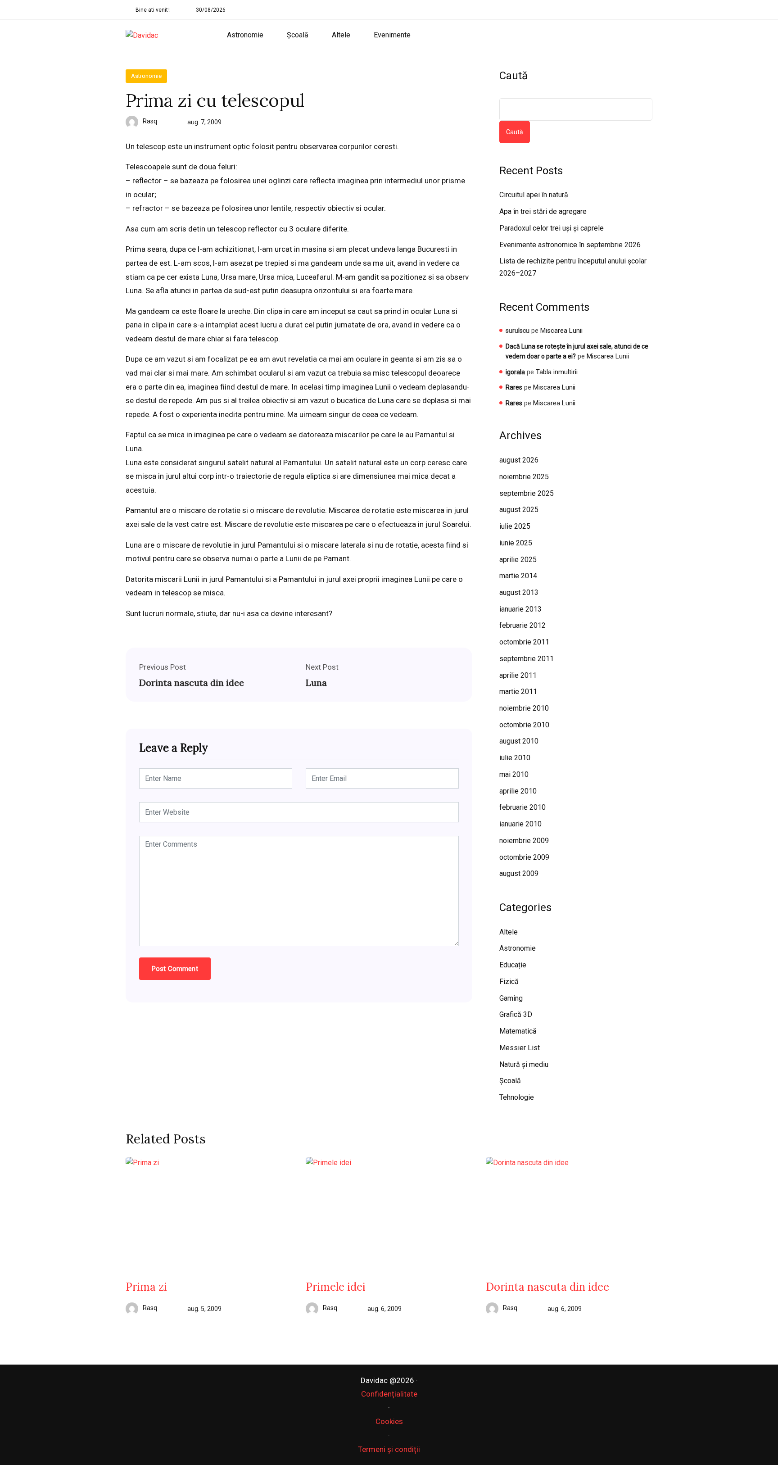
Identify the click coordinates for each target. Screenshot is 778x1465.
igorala (515, 372)
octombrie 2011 (524, 642)
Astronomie (245, 35)
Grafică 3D (515, 1014)
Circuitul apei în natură (533, 194)
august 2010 (518, 741)
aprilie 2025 (518, 559)
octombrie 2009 (524, 857)
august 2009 (518, 873)
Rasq (150, 121)
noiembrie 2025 (524, 476)
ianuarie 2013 (520, 609)
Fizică (509, 981)
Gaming (511, 998)
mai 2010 (514, 774)
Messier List (519, 1047)
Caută (513, 75)
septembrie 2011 (526, 658)
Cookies (389, 1421)
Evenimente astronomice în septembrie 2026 (570, 244)
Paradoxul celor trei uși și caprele (551, 228)
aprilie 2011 (518, 675)
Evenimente (392, 35)
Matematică (518, 1031)
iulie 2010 (514, 757)
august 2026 (518, 460)
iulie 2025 (514, 526)
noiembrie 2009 (524, 840)
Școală (297, 35)
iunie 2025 (515, 543)
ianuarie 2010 (520, 824)
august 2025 (518, 509)
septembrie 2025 (526, 493)
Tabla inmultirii (557, 372)
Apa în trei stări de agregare (543, 211)
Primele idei (336, 1287)
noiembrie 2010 (524, 708)
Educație (512, 965)
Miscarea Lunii (561, 331)
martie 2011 (518, 691)
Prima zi (146, 1287)
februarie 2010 (522, 807)
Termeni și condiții (389, 1449)
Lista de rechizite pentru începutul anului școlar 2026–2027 (573, 267)
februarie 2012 (522, 625)
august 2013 (518, 592)
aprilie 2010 (518, 791)
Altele (341, 35)
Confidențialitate (389, 1393)
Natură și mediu (523, 1064)
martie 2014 (518, 575)
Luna (316, 682)
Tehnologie (516, 1097)
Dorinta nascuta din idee (191, 682)
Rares (514, 387)
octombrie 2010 (524, 725)
